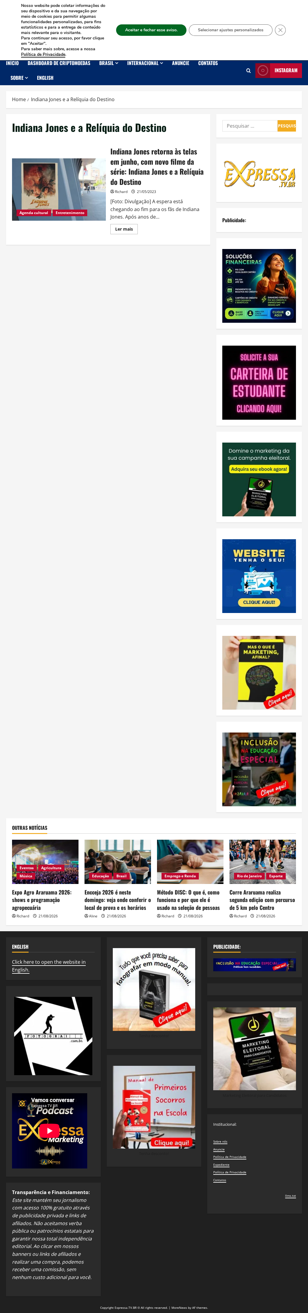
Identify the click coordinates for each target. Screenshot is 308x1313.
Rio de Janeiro (249, 876)
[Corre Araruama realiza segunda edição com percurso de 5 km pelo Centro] (262, 862)
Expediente (221, 1164)
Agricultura (51, 867)
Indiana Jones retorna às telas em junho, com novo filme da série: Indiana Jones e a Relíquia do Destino (59, 189)
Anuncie (180, 63)
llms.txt (290, 1195)
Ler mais (126, 230)
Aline (93, 916)
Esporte (276, 876)
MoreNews (179, 1307)
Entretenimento (70, 212)
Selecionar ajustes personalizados (230, 30)
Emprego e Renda (180, 876)
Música (26, 876)
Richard (121, 191)
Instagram (286, 70)
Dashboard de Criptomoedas (59, 63)
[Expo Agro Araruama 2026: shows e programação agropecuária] (45, 862)
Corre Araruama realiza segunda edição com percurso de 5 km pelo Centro (262, 899)
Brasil (106, 63)
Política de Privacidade (229, 1157)
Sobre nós (220, 1141)
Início (12, 63)
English (45, 77)
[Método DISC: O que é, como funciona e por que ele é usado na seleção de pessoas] (190, 862)
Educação (100, 876)
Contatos (208, 63)
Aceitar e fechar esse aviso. (151, 30)
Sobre (17, 77)
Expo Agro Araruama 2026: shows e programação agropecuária (42, 899)
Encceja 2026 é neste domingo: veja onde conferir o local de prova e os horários (118, 899)
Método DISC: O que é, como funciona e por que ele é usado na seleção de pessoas (188, 899)
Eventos (27, 867)
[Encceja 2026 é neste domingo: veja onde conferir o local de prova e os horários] (118, 862)
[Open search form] (248, 70)
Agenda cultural (34, 212)
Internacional (143, 63)
